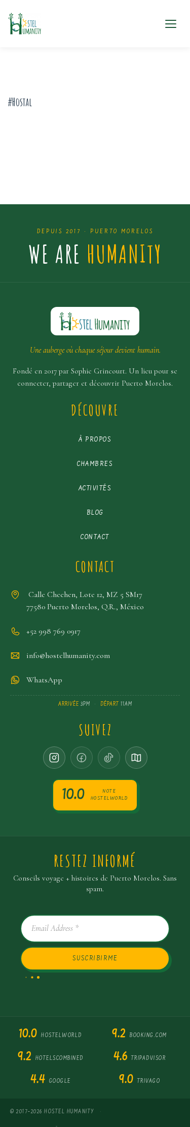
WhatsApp (44, 680)
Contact (95, 537)
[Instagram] (54, 757)
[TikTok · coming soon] (109, 757)
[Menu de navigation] (171, 24)
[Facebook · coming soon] (81, 757)
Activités (95, 488)
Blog (95, 513)
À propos (95, 440)
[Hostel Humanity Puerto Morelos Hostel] (24, 24)
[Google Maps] (136, 757)
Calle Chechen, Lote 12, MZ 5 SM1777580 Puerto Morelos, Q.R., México (85, 600)
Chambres (95, 464)
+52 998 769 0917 (53, 631)
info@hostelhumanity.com (68, 655)
